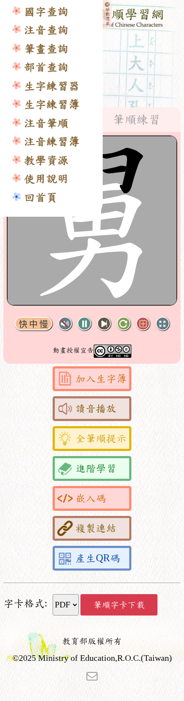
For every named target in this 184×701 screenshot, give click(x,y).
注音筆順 (46, 123)
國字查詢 (46, 11)
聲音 (65, 323)
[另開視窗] (92, 675)
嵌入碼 (90, 498)
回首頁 (40, 197)
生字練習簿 (52, 104)
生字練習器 (52, 86)
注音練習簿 (52, 141)
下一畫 (104, 323)
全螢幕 (162, 323)
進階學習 (95, 468)
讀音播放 (95, 409)
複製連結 (95, 528)
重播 (123, 323)
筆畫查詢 (46, 49)
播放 (84, 323)
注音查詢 (46, 30)
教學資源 (46, 160)
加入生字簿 (101, 379)
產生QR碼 (97, 558)
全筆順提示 (101, 438)
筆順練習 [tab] (136, 120)
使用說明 (46, 179)
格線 (142, 323)
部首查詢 (46, 67)
